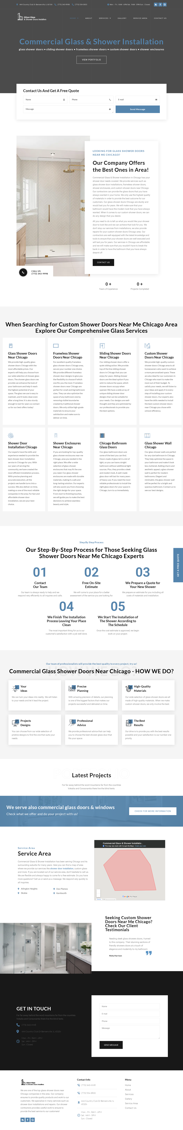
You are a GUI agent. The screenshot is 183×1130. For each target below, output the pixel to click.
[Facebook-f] (160, 4)
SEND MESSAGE (111, 1045)
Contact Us (160, 18)
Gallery (122, 18)
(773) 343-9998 (64, 4)
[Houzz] (156, 4)
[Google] (165, 4)
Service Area (140, 18)
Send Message (137, 109)
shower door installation (61, 868)
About (88, 18)
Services (103, 18)
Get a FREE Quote (178, 565)
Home (73, 18)
